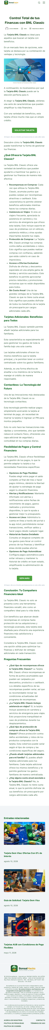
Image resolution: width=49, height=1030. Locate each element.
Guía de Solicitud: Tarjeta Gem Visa (22, 900)
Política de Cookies (12, 1026)
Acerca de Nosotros (13, 1020)
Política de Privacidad (14, 1023)
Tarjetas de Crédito (38, 28)
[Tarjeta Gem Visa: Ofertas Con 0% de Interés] (24, 833)
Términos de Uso (38, 1023)
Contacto (40, 1020)
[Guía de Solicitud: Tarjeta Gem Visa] (24, 880)
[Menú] (44, 2)
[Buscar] (39, 3)
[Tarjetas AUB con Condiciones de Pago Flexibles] (24, 924)
